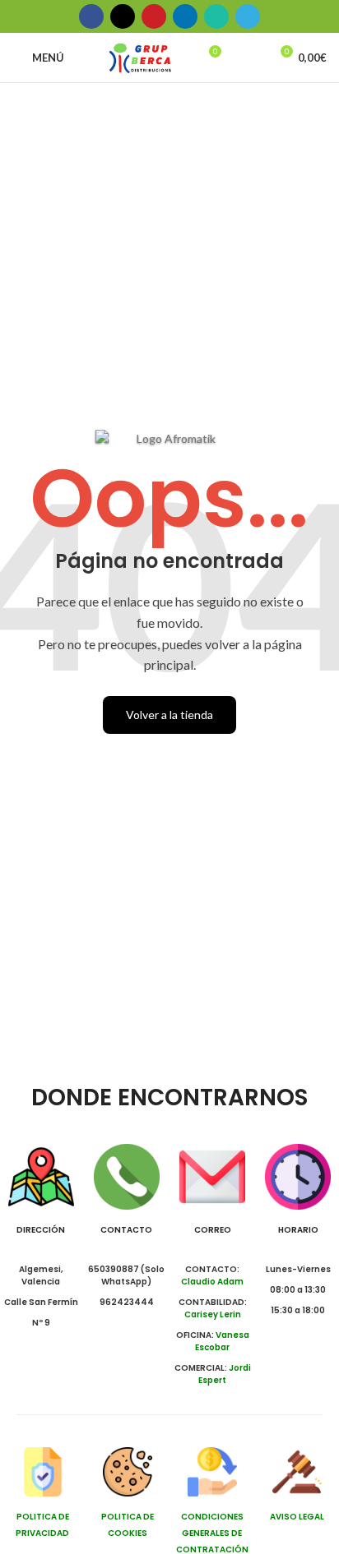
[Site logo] (140, 56)
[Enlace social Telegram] (247, 16)
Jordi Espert (224, 1374)
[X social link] (122, 16)
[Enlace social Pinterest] (154, 16)
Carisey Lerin (212, 1314)
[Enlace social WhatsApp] (216, 16)
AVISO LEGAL (297, 1516)
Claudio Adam (212, 1281)
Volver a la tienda (169, 715)
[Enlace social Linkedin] (185, 16)
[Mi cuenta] (249, 57)
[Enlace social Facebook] (91, 16)
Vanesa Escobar (222, 1341)
